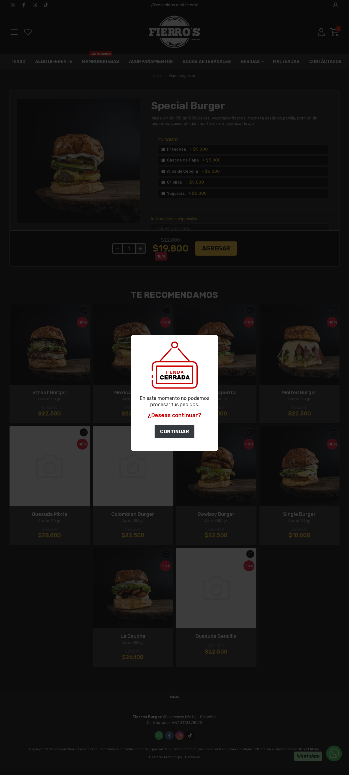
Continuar (174, 432)
